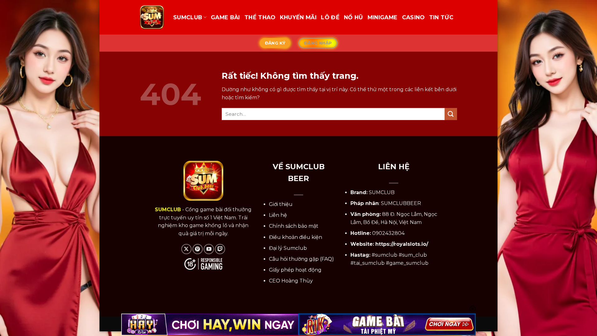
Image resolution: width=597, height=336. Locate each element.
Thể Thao (259, 17)
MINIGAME (383, 17)
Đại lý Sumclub (288, 248)
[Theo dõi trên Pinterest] (197, 249)
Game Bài (225, 17)
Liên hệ (278, 215)
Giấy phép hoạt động (295, 270)
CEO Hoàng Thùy (291, 281)
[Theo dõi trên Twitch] (220, 249)
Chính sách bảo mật (293, 226)
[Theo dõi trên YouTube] (209, 249)
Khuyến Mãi (298, 17)
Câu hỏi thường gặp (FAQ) (301, 259)
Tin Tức (441, 17)
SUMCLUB (187, 17)
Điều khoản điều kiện (295, 237)
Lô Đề (330, 17)
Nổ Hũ (353, 17)
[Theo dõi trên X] (186, 249)
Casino (413, 17)
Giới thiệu (281, 204)
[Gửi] (451, 114)
